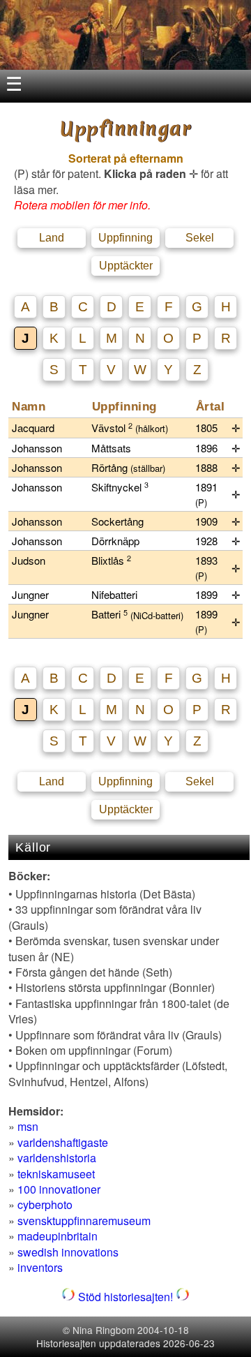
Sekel (199, 238)
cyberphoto (45, 1204)
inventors (40, 1267)
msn (27, 1126)
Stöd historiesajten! (125, 1297)
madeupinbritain (57, 1236)
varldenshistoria (56, 1158)
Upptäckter (126, 266)
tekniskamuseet (56, 1174)
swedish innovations (68, 1252)
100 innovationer (58, 1189)
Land (51, 238)
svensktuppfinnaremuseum (84, 1221)
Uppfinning (125, 238)
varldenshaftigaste (62, 1142)
